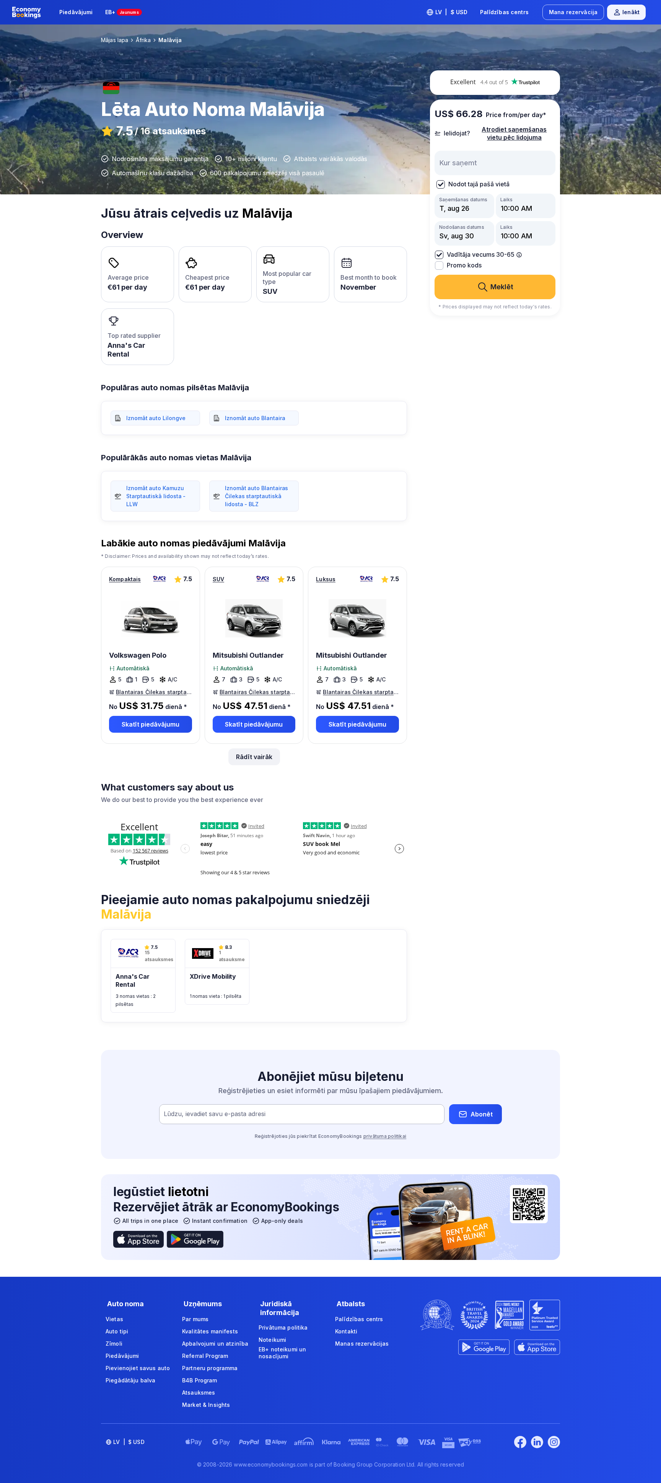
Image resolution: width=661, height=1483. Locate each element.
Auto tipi (117, 1331)
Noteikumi (272, 1339)
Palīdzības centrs (504, 12)
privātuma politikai (385, 1136)
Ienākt (631, 12)
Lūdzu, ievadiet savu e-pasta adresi (214, 1114)
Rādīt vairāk (254, 757)
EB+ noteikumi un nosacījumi (282, 1352)
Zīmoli (114, 1343)
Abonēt (482, 1114)
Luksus (325, 579)
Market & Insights (206, 1405)
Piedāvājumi (76, 12)
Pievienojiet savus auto (138, 1368)
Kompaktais (125, 579)
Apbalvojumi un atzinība (215, 1343)
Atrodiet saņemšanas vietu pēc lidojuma (514, 133)
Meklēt (501, 287)
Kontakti (346, 1331)
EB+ (122, 12)
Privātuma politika (283, 1327)
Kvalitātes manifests (210, 1331)
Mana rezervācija (573, 12)
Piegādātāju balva (130, 1380)
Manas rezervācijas (362, 1343)
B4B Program (199, 1380)
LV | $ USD (451, 12)
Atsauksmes (198, 1392)
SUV (218, 579)
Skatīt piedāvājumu (150, 724)
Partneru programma (210, 1368)
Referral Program (205, 1356)
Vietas (114, 1319)
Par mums (195, 1319)
